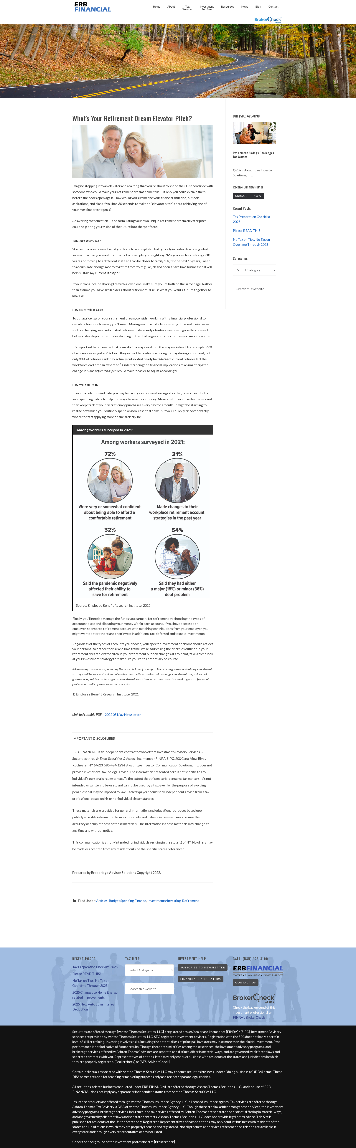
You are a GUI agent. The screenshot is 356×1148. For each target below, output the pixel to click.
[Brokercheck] (125, 1062)
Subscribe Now (248, 195)
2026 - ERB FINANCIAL (93, 7)
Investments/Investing (164, 901)
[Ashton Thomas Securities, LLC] (140, 1032)
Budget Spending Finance (127, 901)
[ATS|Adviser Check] (155, 1062)
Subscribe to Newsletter (202, 967)
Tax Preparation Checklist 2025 (95, 967)
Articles (102, 901)
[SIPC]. (246, 1032)
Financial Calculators (200, 978)
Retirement (190, 901)
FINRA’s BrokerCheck (249, 1017)
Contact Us (245, 982)
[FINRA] (232, 1032)
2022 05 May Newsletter (123, 715)
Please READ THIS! (247, 230)
